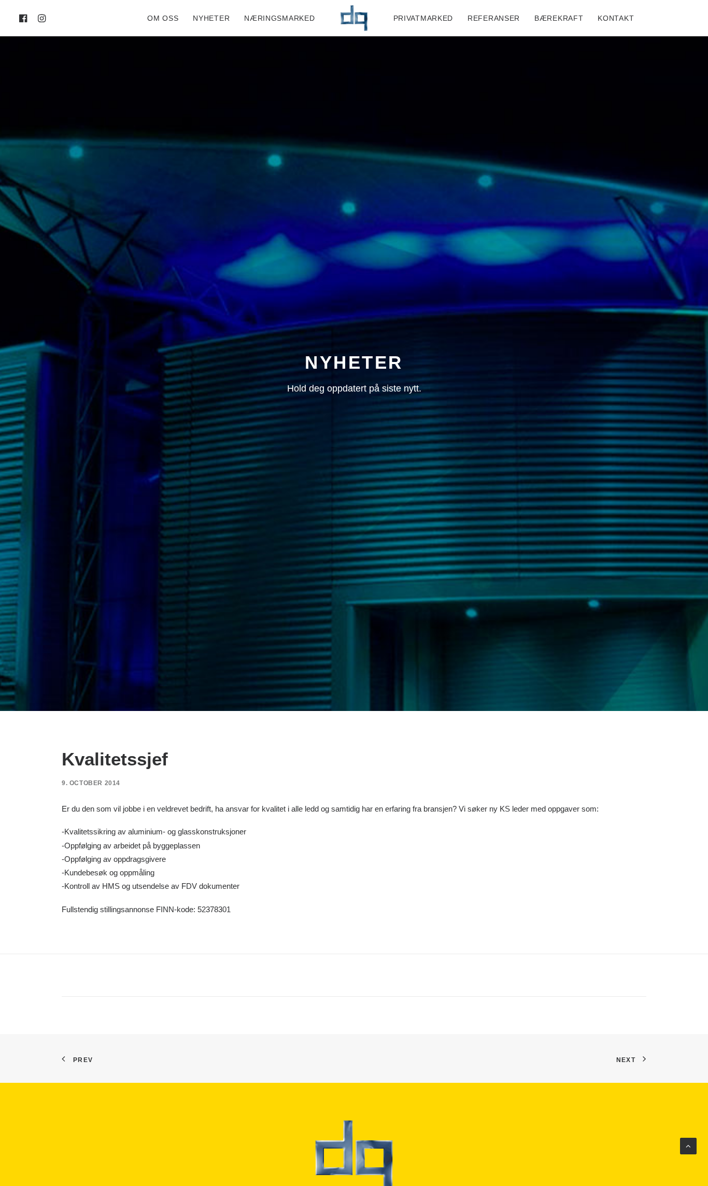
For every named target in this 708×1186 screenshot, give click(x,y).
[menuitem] (25, 18)
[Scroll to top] (688, 1145)
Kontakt (616, 18)
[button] (25, 18)
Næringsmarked (279, 18)
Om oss (162, 18)
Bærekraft (558, 18)
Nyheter (211, 18)
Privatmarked (423, 18)
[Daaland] (354, 18)
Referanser (494, 18)
